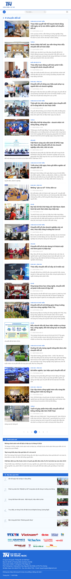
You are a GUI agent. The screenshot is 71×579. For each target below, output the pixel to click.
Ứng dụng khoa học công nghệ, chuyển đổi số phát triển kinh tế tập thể (48, 287)
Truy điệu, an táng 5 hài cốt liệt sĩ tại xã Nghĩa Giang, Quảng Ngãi (28, 510)
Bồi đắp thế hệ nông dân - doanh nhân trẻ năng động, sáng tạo (47, 123)
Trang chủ (6, 575)
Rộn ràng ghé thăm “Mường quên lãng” (20, 520)
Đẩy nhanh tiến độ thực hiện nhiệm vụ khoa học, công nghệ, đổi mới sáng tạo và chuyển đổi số (48, 327)
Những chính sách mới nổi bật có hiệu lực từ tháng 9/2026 (23, 443)
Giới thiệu (14, 575)
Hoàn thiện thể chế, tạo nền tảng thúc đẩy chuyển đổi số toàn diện (48, 45)
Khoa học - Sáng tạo (36, 81)
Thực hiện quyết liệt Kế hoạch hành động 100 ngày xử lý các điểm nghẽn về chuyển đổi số (47, 26)
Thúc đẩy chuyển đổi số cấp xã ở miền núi (47, 267)
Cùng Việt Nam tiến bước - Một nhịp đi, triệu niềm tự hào (25, 499)
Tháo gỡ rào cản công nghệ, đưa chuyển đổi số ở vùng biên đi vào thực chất (48, 104)
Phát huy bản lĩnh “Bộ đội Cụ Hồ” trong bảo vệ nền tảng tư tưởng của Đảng (31, 489)
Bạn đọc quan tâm (13, 475)
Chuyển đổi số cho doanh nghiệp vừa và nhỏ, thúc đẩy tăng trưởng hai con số (47, 228)
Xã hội (32, 204)
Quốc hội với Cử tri (36, 62)
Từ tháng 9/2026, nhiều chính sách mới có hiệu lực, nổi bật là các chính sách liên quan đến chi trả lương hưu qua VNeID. (35, 447)
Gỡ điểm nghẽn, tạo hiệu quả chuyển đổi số (48, 370)
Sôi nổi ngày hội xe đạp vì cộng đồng (19, 479)
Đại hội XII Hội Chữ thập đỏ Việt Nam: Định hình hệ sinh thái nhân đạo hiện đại (48, 208)
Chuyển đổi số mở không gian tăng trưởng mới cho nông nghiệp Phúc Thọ (47, 306)
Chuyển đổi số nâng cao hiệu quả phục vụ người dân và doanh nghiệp (47, 85)
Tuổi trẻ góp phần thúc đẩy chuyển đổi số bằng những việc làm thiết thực (47, 409)
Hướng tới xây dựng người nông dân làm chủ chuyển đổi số (48, 349)
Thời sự (33, 42)
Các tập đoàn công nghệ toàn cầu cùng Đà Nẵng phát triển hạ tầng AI (48, 390)
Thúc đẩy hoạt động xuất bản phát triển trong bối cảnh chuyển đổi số (47, 66)
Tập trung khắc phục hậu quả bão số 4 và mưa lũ (20, 452)
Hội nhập (33, 140)
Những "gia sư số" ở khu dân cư (43, 187)
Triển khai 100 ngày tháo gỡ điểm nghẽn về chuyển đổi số (48, 166)
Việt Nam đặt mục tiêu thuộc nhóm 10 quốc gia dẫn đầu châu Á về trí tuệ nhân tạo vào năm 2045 (35, 461)
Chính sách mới (12, 439)
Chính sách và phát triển (38, 21)
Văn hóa (33, 244)
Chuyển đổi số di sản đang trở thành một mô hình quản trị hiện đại (47, 247)
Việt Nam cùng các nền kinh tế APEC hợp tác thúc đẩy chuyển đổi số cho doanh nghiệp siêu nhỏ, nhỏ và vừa (47, 145)
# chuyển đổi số (12, 18)
